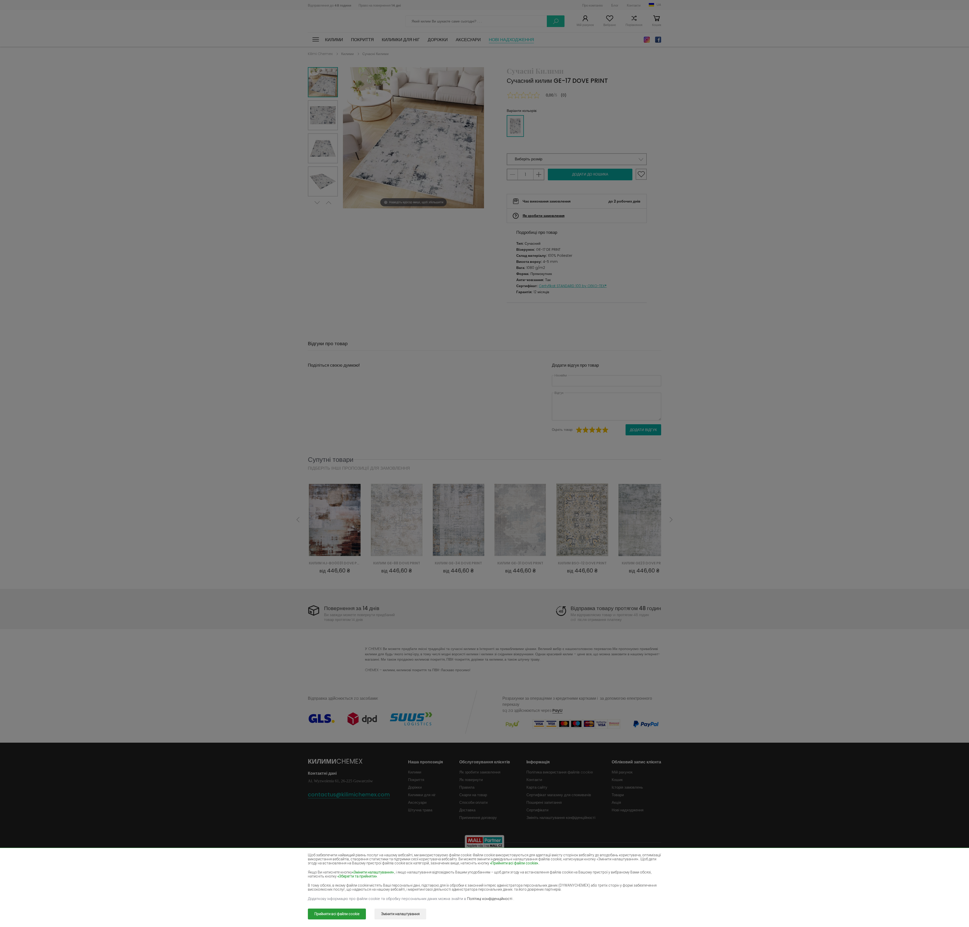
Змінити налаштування (400, 914)
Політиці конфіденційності (490, 898)
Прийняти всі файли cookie (336, 914)
